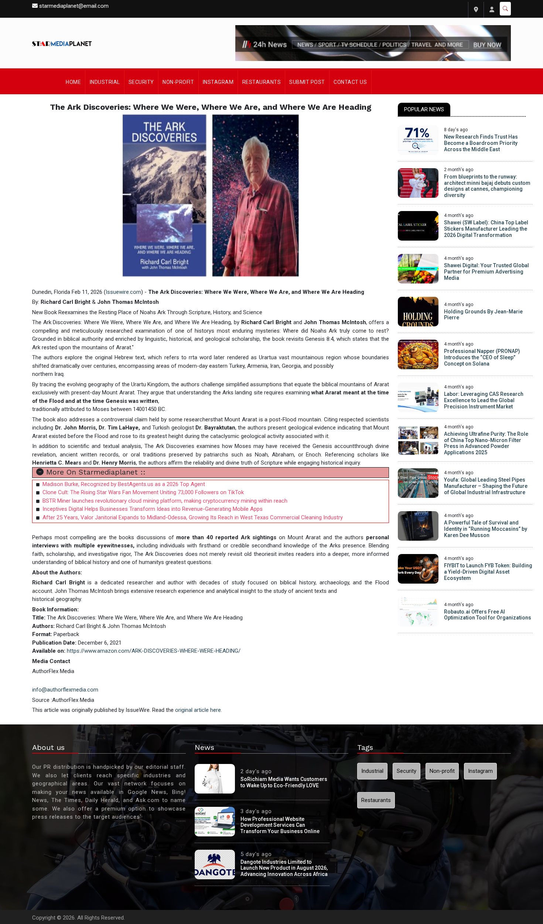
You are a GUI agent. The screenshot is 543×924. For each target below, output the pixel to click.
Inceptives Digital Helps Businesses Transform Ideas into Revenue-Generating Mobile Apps (152, 509)
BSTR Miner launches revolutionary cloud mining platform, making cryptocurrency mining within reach (164, 500)
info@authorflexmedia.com (65, 689)
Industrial (105, 82)
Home (73, 82)
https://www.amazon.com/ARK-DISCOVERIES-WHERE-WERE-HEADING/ (154, 651)
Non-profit (178, 82)
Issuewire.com (123, 292)
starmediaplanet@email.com (74, 6)
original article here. (198, 710)
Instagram (218, 82)
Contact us (350, 82)
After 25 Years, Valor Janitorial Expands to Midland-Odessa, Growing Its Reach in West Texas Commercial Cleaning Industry (192, 517)
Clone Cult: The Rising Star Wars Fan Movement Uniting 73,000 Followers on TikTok (143, 492)
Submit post (307, 82)
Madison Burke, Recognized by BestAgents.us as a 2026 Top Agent (123, 484)
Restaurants (261, 82)
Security (141, 82)
